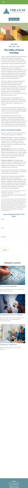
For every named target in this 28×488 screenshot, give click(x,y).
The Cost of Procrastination (8, 286)
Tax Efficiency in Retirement (8, 344)
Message (3, 237)
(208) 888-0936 (15, 483)
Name (2, 219)
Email (2, 228)
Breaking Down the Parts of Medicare (11, 315)
